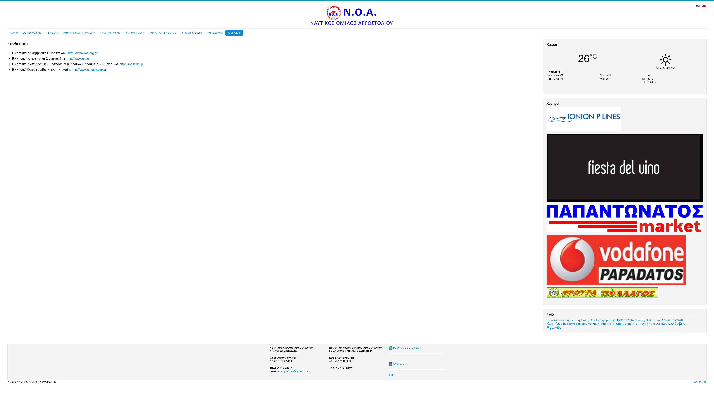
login (391, 375)
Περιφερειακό (605, 320)
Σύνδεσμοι (234, 33)
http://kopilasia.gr (131, 64)
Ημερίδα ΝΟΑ (658, 324)
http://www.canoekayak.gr (89, 69)
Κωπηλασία (557, 323)
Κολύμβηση (677, 323)
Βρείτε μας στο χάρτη (407, 347)
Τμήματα (52, 33)
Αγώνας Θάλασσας (648, 320)
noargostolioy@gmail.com (293, 371)
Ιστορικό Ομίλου (191, 33)
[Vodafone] (616, 259)
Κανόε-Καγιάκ (672, 320)
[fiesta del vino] (625, 167)
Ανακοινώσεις (32, 33)
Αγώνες (554, 327)
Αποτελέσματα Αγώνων (79, 33)
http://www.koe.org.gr (83, 53)
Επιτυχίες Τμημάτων (162, 33)
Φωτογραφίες (134, 33)
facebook (398, 363)
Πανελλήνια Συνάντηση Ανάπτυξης (571, 320)
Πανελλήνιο (625, 320)
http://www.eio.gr (78, 58)
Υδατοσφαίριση (627, 323)
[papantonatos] (625, 218)
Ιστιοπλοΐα (607, 324)
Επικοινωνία (215, 33)
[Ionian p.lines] (584, 119)
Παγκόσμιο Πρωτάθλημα (583, 324)
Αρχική (14, 33)
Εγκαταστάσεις (110, 33)
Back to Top (700, 382)
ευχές (644, 324)
